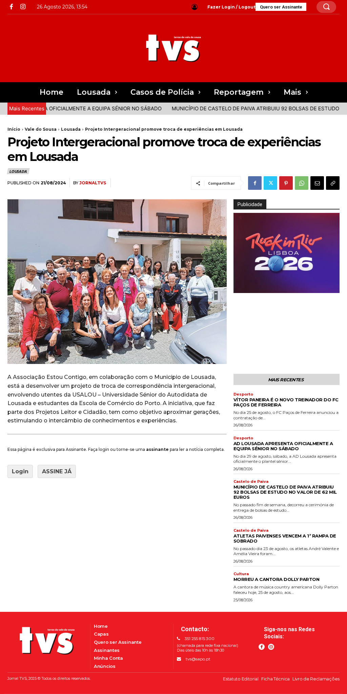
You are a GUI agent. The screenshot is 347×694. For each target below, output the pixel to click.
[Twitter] (270, 183)
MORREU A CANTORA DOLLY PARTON (276, 579)
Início (13, 129)
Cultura (241, 574)
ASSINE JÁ (57, 471)
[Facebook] (11, 7)
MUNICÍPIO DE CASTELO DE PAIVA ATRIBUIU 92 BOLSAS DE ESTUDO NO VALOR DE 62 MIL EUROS (285, 492)
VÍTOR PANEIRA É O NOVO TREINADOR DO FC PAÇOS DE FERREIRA (286, 402)
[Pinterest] (286, 183)
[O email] (317, 183)
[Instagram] (22, 7)
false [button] (242, 286)
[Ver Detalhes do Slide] (286, 253)
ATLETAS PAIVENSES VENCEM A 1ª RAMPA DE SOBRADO (284, 538)
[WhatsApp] (301, 183)
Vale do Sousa (41, 129)
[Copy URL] (333, 183)
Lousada (71, 129)
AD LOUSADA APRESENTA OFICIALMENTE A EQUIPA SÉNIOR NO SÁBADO (283, 446)
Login (20, 471)
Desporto (243, 394)
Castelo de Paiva (250, 481)
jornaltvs (92, 182)
